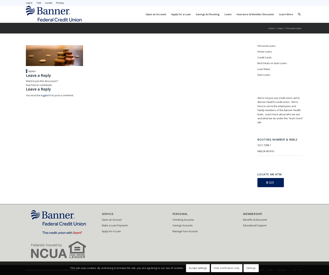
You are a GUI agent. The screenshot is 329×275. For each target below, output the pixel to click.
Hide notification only (226, 268)
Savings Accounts (182, 225)
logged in (46, 95)
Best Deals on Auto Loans (272, 63)
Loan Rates (263, 69)
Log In (29, 2)
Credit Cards (264, 57)
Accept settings (198, 268)
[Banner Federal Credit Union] (54, 14)
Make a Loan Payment (115, 225)
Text (38, 2)
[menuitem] (30, 3)
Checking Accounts (183, 219)
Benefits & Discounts (255, 219)
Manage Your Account (185, 231)
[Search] (299, 14)
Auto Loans (263, 74)
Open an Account (112, 219)
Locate (48, 2)
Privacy (60, 2)
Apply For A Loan (111, 231)
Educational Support (255, 225)
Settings (251, 268)
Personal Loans (266, 46)
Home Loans (264, 51)
